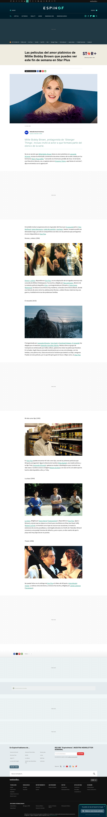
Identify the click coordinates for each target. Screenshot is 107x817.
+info (93, 57)
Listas (41, 755)
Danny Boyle (43, 521)
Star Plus (43, 234)
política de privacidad (72, 757)
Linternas (42, 761)
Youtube (94, 16)
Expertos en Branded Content (36, 133)
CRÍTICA (16, 16)
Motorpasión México (65, 806)
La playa (27, 521)
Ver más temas (14, 767)
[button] (36, 132)
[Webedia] (14, 780)
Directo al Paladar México (52, 806)
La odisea (27, 758)
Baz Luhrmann (68, 283)
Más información (53, 815)
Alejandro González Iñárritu (50, 345)
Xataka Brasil (13, 808)
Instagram (85, 16)
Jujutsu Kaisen (71, 42)
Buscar (94, 773)
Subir (92, 780)
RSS (73, 766)
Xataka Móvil (13, 789)
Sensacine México (39, 806)
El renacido (76, 343)
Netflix (26, 755)
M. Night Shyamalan (81, 42)
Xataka (11, 787)
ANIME (40, 16)
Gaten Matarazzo (37, 229)
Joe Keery (60, 229)
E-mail (45, 71)
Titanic (27, 586)
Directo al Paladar (52, 787)
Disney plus (43, 752)
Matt (33, 159)
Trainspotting (52, 521)
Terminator (29, 588)
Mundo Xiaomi (13, 796)
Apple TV (12, 758)
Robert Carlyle (30, 525)
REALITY (33, 16)
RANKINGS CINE (49, 16)
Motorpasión (64, 787)
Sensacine (38, 787)
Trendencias (76, 787)
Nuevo (93, 10)
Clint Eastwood (63, 42)
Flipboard (91, 16)
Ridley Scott (23, 42)
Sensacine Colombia (40, 808)
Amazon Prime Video (30, 752)
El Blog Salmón (90, 787)
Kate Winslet (73, 583)
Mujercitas (28, 288)
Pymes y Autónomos (91, 789)
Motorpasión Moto (65, 789)
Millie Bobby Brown (45, 154)
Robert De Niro (55, 468)
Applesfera (12, 791)
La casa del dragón (14, 761)
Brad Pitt (42, 42)
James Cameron (75, 586)
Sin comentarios (31, 71)
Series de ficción (14, 752)
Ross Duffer (40, 159)
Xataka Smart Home (14, 794)
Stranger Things (54, 42)
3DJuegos (25, 787)
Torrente (36, 42)
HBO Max (42, 758)
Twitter (96, 16)
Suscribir (80, 753)
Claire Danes (73, 285)
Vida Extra (25, 789)
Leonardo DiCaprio (43, 343)
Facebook (88, 16)
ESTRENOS (25, 16)
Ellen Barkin (62, 463)
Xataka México (13, 806)
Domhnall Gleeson (65, 343)
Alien (48, 42)
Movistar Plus (13, 755)
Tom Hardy (54, 343)
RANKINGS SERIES (62, 16)
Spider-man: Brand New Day (30, 761)
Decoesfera (76, 789)
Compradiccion (77, 791)
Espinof (53, 8)
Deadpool (89, 42)
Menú (13, 10)
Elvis (46, 285)
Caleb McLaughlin (49, 229)
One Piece (30, 42)
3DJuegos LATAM (26, 806)
